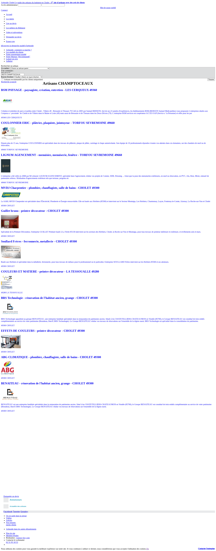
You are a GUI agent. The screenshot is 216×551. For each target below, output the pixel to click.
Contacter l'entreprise (206, 549)
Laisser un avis (12, 59)
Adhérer (9, 61)
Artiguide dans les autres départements (21, 529)
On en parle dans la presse (16, 516)
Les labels (10, 19)
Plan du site (10, 533)
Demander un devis (13, 37)
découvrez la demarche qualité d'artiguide (17, 46)
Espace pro (10, 41)
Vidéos (9, 518)
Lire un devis (11, 23)
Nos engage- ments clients (11, 524)
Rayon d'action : (7, 77)
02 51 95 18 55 (12, 542)
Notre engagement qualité (16, 54)
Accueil (9, 14)
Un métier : (5, 68)
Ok (147, 549)
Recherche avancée (8, 82)
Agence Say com (23, 538)
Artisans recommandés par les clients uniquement (23, 79)
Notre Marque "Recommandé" (18, 57)
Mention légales (12, 536)
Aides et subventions (14, 32)
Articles (9, 520)
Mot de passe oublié (108, 8)
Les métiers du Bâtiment (15, 28)
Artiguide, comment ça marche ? (19, 50)
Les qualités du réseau (14, 52)
